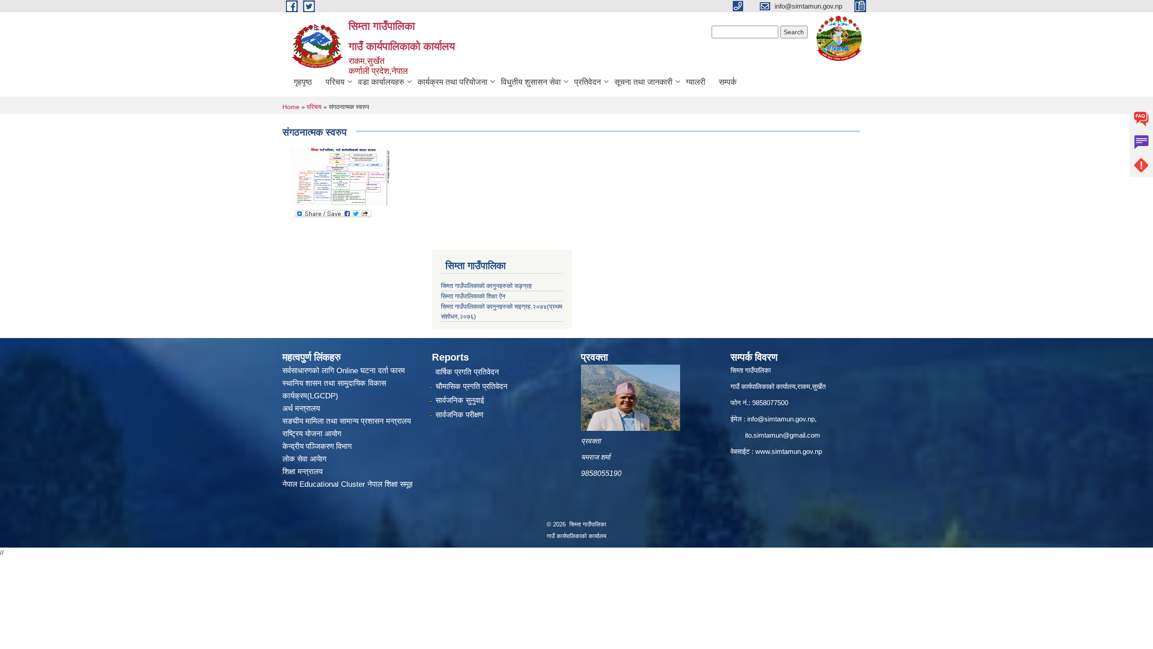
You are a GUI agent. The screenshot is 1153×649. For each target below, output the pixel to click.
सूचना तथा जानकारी (643, 82)
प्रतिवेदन (587, 82)
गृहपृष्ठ (303, 82)
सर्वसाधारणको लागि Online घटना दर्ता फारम (343, 370)
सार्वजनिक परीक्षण (459, 415)
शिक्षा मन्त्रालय (302, 471)
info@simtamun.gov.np (781, 419)
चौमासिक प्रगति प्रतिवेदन (472, 386)
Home (291, 106)
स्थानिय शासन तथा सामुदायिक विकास (334, 383)
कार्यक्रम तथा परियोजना (452, 82)
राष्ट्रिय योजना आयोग (311, 434)
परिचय (335, 82)
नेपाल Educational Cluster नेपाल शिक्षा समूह (347, 484)
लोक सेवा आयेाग (304, 459)
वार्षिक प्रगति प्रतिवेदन (467, 372)
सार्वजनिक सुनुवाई (460, 400)
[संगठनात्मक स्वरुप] (340, 176)
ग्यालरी (695, 82)
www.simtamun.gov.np (788, 451)
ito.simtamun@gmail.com (782, 435)
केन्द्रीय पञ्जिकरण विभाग (317, 446)
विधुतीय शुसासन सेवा (531, 82)
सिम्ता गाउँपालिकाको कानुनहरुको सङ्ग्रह (486, 285)
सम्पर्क (727, 82)
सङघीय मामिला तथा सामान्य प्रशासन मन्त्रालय (346, 421)
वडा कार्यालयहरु (381, 82)
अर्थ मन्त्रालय (301, 408)
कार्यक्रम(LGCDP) (310, 396)
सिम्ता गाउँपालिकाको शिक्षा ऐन (473, 296)
